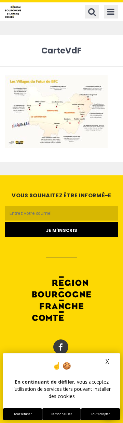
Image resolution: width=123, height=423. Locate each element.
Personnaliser (61, 414)
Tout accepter (100, 414)
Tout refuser (23, 414)
